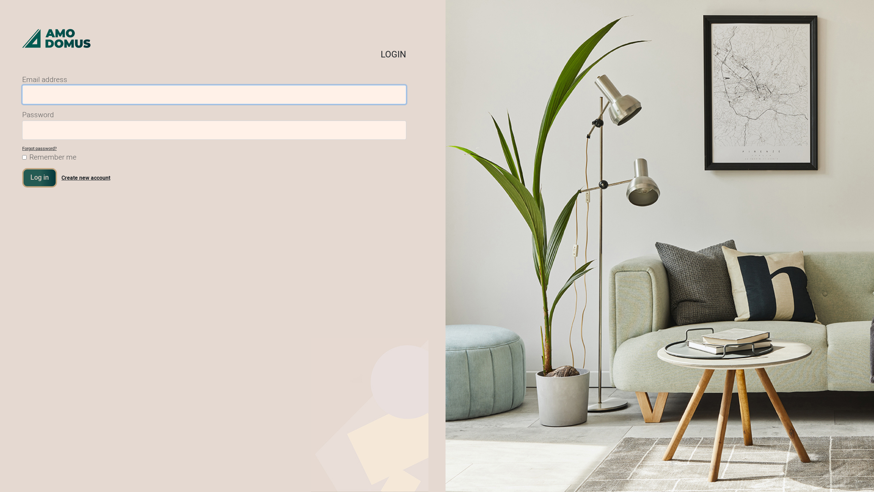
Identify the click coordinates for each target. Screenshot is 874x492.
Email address (44, 80)
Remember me (52, 157)
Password (38, 115)
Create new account (85, 178)
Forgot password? (39, 148)
